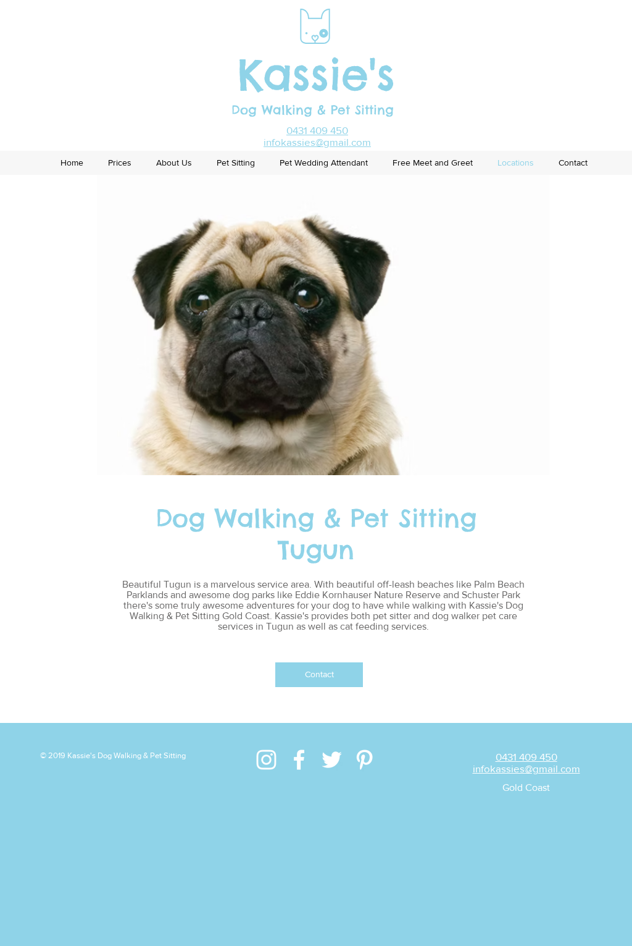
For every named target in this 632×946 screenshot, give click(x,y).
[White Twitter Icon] (331, 759)
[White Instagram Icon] (266, 759)
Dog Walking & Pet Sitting (315, 109)
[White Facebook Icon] (299, 759)
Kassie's (316, 74)
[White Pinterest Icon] (364, 759)
